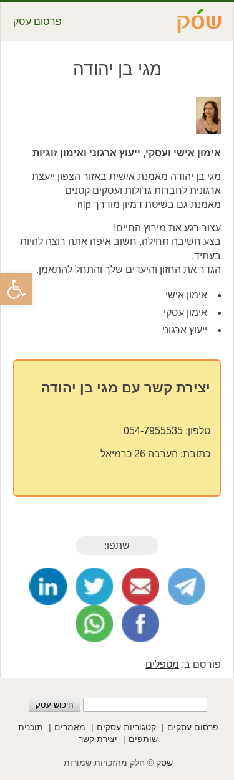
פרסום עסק (37, 21)
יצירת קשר (98, 739)
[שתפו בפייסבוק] (140, 623)
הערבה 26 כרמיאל (139, 454)
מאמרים (69, 727)
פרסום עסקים (192, 727)
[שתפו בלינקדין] (48, 586)
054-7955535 (153, 431)
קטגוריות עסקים (126, 727)
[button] (16, 289)
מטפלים (162, 664)
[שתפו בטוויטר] (94, 586)
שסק (164, 763)
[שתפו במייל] (140, 586)
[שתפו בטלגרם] (186, 586)
